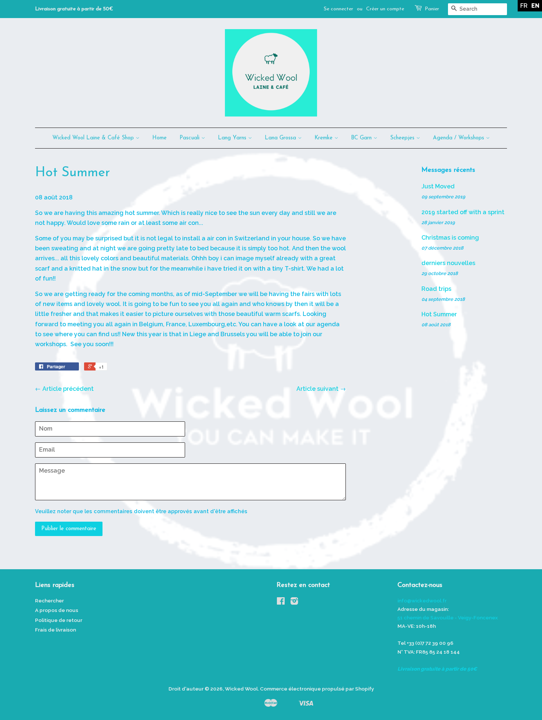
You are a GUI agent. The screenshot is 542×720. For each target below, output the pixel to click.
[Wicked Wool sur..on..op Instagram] (294, 602)
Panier (432, 9)
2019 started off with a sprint (462, 212)
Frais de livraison (55, 630)
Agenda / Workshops (459, 138)
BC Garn (362, 138)
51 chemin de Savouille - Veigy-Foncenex (447, 617)
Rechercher (49, 601)
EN (535, 5)
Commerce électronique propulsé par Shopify (317, 689)
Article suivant (317, 388)
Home (159, 138)
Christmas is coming (450, 237)
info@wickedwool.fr (422, 601)
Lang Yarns (233, 138)
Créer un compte (385, 9)
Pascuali (190, 138)
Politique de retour (58, 620)
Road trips (436, 288)
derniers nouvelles (448, 263)
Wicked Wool (241, 689)
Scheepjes (403, 138)
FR (524, 5)
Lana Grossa (281, 138)
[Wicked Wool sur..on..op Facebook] (281, 602)
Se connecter (338, 9)
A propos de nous (56, 610)
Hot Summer (439, 314)
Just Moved (438, 186)
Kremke (324, 138)
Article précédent (68, 388)
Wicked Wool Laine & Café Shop (94, 138)
